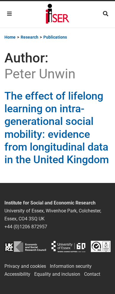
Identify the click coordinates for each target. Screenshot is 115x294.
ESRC (25, 246)
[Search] (106, 13)
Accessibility (17, 274)
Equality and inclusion (57, 274)
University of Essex (68, 246)
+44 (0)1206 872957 (25, 226)
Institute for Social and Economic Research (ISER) (57, 14)
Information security (71, 266)
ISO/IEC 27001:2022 (101, 246)
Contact (92, 274)
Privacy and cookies (25, 266)
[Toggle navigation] (9, 13)
